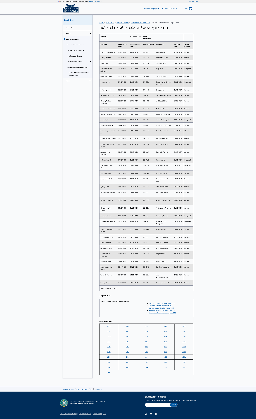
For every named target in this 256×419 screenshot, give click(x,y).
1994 (146, 357)
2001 (108, 352)
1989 (146, 362)
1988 (165, 362)
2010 (127, 342)
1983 (165, 367)
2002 (184, 347)
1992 (184, 357)
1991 (108, 362)
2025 (127, 326)
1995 (127, 357)
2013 (165, 336)
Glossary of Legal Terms (71, 389)
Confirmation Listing (75, 56)
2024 (146, 326)
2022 (184, 326)
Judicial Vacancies (72, 39)
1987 (184, 362)
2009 (146, 342)
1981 (108, 372)
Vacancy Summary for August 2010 (160, 306)
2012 (184, 336)
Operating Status (85, 414)
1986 (108, 367)
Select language (151, 9)
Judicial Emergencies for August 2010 (161, 303)
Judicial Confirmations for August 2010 (78, 74)
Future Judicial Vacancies (76, 50)
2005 (127, 347)
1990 (127, 362)
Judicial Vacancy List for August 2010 (161, 308)
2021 (108, 331)
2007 (184, 342)
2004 (146, 347)
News (68, 81)
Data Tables (70, 28)
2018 (165, 331)
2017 (184, 331)
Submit (174, 405)
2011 (108, 342)
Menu (186, 8)
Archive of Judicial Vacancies (78, 67)
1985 (127, 367)
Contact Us (98, 389)
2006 (108, 347)
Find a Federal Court (170, 9)
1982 (184, 367)
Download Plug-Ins (99, 414)
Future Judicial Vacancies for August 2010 (163, 310)
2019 (146, 331)
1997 (184, 352)
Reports (69, 33)
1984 (146, 367)
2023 (165, 326)
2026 (108, 326)
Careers (84, 389)
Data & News (69, 20)
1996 (108, 357)
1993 (165, 357)
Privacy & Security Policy (68, 414)
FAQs (90, 389)
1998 (165, 352)
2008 (165, 342)
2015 (127, 336)
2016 (108, 336)
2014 (146, 336)
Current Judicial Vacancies (76, 45)
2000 (127, 352)
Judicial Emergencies (75, 62)
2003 (165, 347)
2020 (127, 331)
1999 (146, 352)
